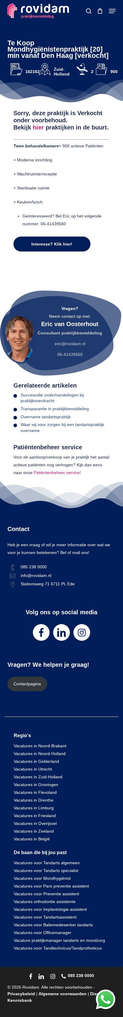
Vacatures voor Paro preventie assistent (51, 886)
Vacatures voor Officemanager (42, 932)
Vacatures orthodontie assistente (45, 901)
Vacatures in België (32, 839)
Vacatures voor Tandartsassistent (45, 917)
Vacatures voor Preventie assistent (46, 893)
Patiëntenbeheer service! (57, 472)
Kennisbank (19, 1000)
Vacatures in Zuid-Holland (38, 776)
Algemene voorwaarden (63, 993)
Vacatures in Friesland (35, 815)
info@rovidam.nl (36, 575)
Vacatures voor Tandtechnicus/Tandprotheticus (58, 948)
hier (38, 127)
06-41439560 (70, 354)
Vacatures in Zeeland (34, 831)
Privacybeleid (21, 993)
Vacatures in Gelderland (36, 761)
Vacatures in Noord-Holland (40, 753)
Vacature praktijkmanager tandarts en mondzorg (59, 940)
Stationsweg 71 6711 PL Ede (48, 583)
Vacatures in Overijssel (35, 823)
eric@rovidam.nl (70, 343)
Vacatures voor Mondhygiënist (42, 878)
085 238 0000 (34, 566)
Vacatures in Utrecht (33, 769)
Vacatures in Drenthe (33, 800)
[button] (112, 11)
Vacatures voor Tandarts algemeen (47, 862)
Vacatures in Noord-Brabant (40, 745)
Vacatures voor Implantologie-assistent (50, 909)
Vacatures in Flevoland (35, 792)
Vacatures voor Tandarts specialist (46, 870)
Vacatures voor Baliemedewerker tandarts (53, 924)
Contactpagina (27, 683)
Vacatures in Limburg (34, 807)
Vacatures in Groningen (36, 784)
